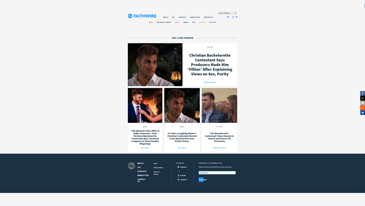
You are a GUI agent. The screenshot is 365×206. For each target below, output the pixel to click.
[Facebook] (362, 93)
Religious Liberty (164, 22)
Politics (212, 22)
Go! (173, 17)
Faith (177, 22)
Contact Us (208, 17)
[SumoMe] (362, 112)
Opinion (202, 22)
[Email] (362, 103)
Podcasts (182, 17)
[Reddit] (362, 107)
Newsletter (195, 17)
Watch (165, 17)
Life (193, 22)
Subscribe (201, 179)
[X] (362, 98)
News (151, 22)
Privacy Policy (158, 168)
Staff (155, 163)
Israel (185, 22)
